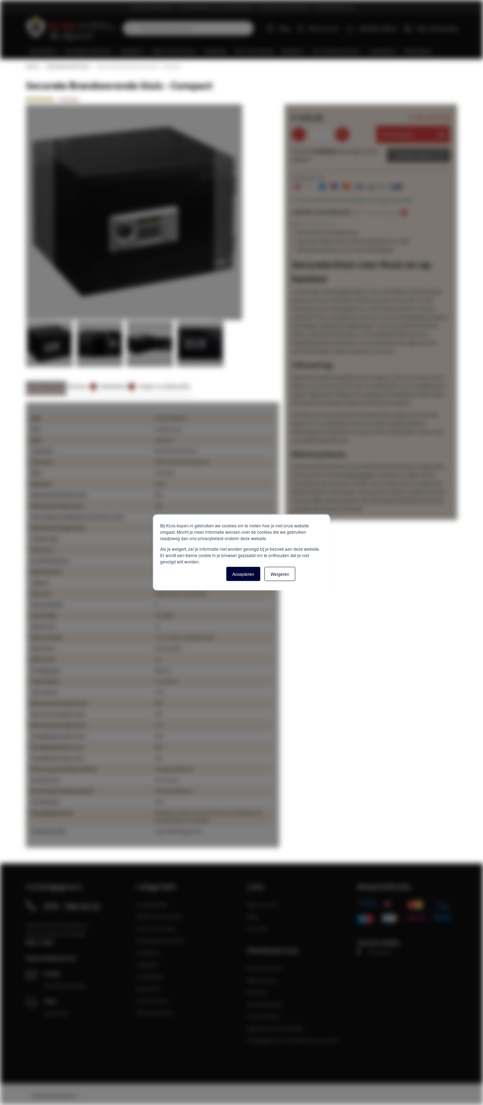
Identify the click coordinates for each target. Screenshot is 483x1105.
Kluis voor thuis (154, 1012)
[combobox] (188, 28)
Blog (284, 28)
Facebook (379, 951)
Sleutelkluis (150, 976)
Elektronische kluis (158, 916)
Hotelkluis (148, 952)
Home (32, 66)
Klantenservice (264, 968)
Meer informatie (46, 386)
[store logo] (71, 28)
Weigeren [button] (279, 574)
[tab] (46, 388)
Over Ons (258, 928)
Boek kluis (148, 988)
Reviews (81, 386)
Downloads (116, 386)
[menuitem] (43, 51)
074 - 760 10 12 (72, 906)
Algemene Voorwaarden (275, 1028)
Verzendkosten (265, 1004)
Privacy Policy (263, 1016)
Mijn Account (262, 904)
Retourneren (262, 980)
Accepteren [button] (243, 574)
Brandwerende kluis (68, 66)
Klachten (257, 992)
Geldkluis (147, 964)
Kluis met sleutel (155, 928)
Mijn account (324, 28)
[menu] (244, 51)
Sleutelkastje (151, 904)
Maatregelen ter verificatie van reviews (292, 1040)
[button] (40, 212)
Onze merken (152, 1000)
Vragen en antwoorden (164, 386)
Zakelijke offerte (413, 155)
